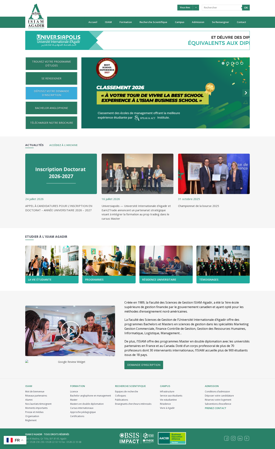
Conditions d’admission (217, 391)
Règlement (30, 420)
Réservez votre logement (218, 399)
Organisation (32, 416)
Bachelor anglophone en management (90, 395)
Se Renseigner (220, 22)
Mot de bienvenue (34, 391)
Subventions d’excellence (218, 403)
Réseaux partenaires (36, 395)
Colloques (120, 395)
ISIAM (108, 22)
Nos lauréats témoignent (38, 403)
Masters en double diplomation (87, 403)
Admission (198, 22)
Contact (241, 22)
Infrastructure (167, 391)
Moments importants (36, 408)
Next (246, 93)
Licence (74, 391)
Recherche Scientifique (153, 22)
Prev (85, 93)
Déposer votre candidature (219, 395)
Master (73, 399)
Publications (121, 399)
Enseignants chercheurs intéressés (133, 403)
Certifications (77, 416)
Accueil (92, 22)
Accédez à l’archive (63, 145)
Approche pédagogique (83, 412)
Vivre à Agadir (167, 408)
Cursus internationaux (81, 408)
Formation (126, 22)
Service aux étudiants (171, 395)
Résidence (165, 403)
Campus (179, 22)
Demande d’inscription (143, 365)
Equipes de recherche (126, 391)
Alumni (29, 399)
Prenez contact (215, 408)
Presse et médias (34, 412)
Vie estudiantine (168, 399)
